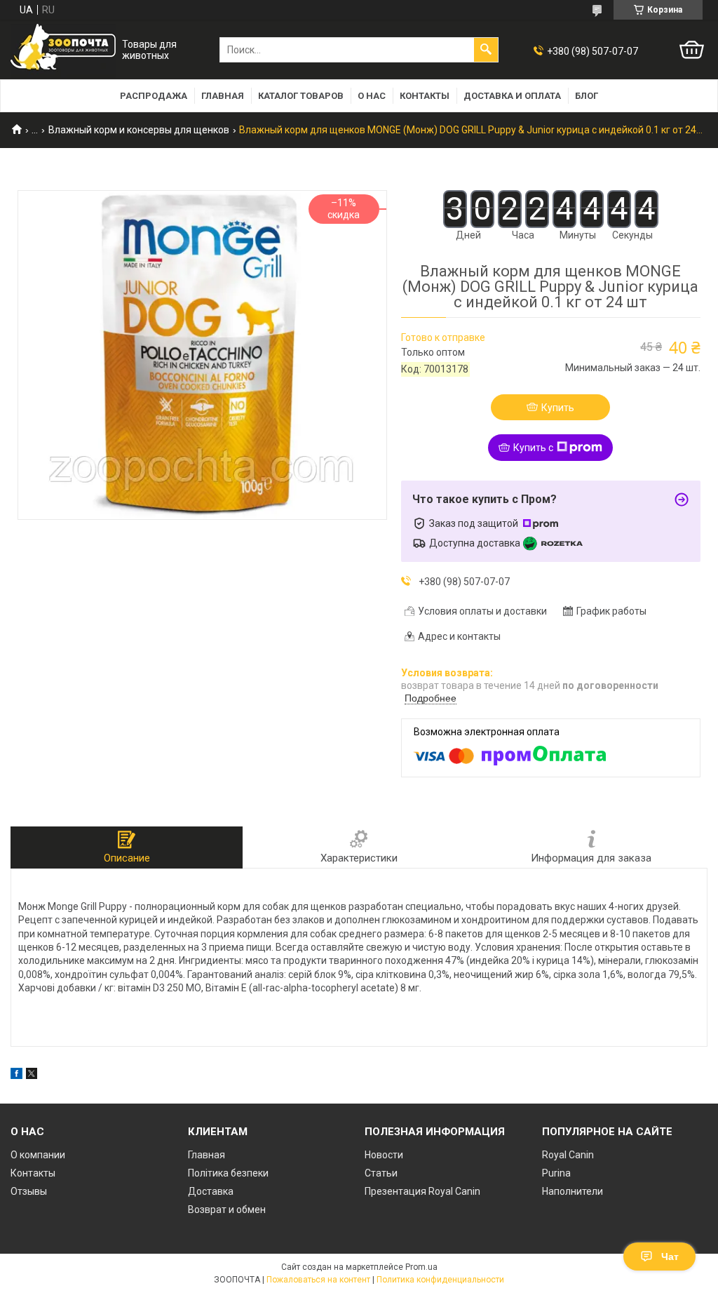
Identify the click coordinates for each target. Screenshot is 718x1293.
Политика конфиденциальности (440, 1280)
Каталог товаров (301, 96)
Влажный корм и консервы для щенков (138, 129)
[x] (31, 1075)
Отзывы (29, 1191)
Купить (557, 407)
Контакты (424, 96)
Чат (670, 1256)
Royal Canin (568, 1154)
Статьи (381, 1173)
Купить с (533, 447)
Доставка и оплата (512, 96)
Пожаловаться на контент (318, 1280)
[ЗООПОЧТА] (63, 50)
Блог (586, 96)
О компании (38, 1154)
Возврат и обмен (227, 1209)
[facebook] (16, 1075)
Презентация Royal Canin (422, 1191)
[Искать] (486, 50)
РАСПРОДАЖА (153, 96)
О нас (372, 96)
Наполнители (572, 1191)
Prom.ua (421, 1267)
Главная (222, 96)
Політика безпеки (228, 1173)
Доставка (210, 1191)
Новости (384, 1154)
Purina (556, 1173)
